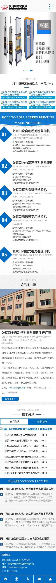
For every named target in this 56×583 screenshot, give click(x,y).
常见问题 (28, 481)
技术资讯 (28, 414)
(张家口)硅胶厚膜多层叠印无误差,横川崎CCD (23, 468)
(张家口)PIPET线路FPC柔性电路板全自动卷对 (23, 473)
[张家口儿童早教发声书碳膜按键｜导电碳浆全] (26, 429)
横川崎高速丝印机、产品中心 (32, 84)
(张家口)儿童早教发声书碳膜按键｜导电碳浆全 (23, 435)
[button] (4, 43)
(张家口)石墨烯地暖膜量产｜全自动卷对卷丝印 (23, 462)
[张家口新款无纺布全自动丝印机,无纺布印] (42, 93)
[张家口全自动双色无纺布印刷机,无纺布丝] (14, 93)
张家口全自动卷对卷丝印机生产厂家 (26, 332)
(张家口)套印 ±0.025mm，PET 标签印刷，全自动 (23, 451)
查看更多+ (10, 399)
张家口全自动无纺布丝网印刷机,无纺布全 (14, 107)
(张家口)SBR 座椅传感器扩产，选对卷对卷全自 (23, 441)
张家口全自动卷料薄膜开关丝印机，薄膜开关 (42, 107)
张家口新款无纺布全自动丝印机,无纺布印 (42, 98)
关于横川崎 (28, 285)
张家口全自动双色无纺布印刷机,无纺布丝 (14, 98)
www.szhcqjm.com (17, 388)
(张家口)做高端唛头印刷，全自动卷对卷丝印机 (23, 446)
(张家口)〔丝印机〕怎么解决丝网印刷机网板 (29, 508)
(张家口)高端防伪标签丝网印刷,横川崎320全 (23, 457)
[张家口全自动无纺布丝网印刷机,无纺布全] (14, 103)
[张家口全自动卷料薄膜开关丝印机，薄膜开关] (42, 103)
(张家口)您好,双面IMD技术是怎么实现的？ (28, 533)
